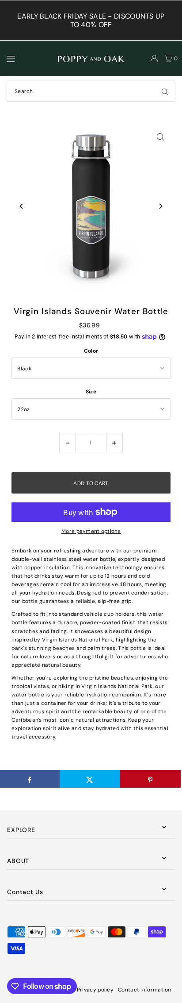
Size (91, 391)
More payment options (91, 531)
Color (91, 350)
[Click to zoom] (161, 137)
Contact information (144, 989)
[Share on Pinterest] (150, 779)
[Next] (161, 206)
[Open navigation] (28, 58)
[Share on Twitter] (90, 779)
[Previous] (21, 206)
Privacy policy (95, 989)
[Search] (164, 91)
